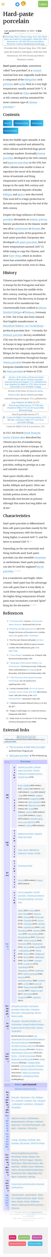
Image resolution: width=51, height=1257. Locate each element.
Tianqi (20, 815)
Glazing (31, 1157)
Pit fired (23, 1160)
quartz (21, 194)
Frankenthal (37, 944)
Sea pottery (22, 1177)
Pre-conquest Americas (21, 1198)
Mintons (21, 977)
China (26, 93)
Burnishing (16, 1157)
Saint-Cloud (23, 914)
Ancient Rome (31, 1195)
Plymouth (40, 937)
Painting (15, 1160)
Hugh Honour (30, 629)
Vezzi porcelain (14, 371)
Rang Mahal (33, 1173)
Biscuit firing (16, 1153)
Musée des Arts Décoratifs (22, 1059)
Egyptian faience (18, 1121)
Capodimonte (29, 927)
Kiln (37, 1157)
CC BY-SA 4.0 (31, 1214)
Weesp (38, 951)
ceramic (37, 70)
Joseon (40, 880)
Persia (27, 1201)
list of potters (37, 1205)
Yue (42, 789)
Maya (13, 1201)
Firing (24, 1157)
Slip (34, 1101)
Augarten (37, 997)
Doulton (41, 981)
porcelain (8, 219)
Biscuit (38, 1013)
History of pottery (7, 1201)
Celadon (26, 789)
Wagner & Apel (36, 991)
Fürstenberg (33, 934)
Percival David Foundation (34, 1039)
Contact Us (24, 1237)
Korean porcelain (25, 866)
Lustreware (28, 1104)
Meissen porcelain (13, 335)
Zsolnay (21, 991)
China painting (28, 1013)
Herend (38, 984)
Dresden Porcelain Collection (23, 1046)
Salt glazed (38, 1104)
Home (12, 1237)
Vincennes (28, 924)
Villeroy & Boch (30, 940)
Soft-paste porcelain (19, 1006)
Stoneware (22, 1128)
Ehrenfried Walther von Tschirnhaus (23, 325)
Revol (26, 961)
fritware (36, 228)
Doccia (41, 920)
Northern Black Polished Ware (30, 1170)
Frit (12, 1101)
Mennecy (37, 931)
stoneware (40, 557)
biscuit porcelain (31, 1153)
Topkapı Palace (34, 1063)
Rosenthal (28, 994)
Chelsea (41, 924)
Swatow (29, 812)
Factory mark (17, 1016)
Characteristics (21, 123)
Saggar (30, 1160)
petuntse (8, 84)
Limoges (38, 961)
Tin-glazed (15, 1107)
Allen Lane (13, 636)
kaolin (22, 84)
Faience (14, 1205)
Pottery (18, 1084)
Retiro (26, 954)
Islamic (20, 1201)
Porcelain (25, 761)
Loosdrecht (28, 964)
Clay (33, 1097)
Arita (20, 850)
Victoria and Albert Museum (32, 1066)
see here (40, 640)
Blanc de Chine (35, 805)
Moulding (23, 1140)
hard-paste (35, 1125)
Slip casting (24, 1143)
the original (31, 670)
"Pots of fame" (16, 655)
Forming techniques (7, 1141)
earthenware (21, 228)
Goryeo (21, 880)
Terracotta (32, 1128)
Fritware (30, 1121)
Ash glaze (41, 1101)
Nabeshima (34, 850)
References (37, 123)
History (7, 123)
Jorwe (31, 1166)
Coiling (14, 1140)
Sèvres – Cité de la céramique (23, 1056)
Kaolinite (19, 1101)
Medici (20, 911)
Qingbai (39, 795)
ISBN (26, 636)
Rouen (32, 911)
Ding (21, 795)
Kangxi (39, 815)
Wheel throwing (37, 1143)
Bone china (25, 1009)
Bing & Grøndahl (31, 987)
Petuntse (28, 1101)
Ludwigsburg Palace (30, 1076)
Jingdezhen (35, 799)
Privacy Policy (35, 1243)
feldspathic (31, 79)
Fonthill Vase (23, 777)
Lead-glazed (17, 1104)
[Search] (23, 3)
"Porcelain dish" (16, 621)
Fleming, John (16, 629)
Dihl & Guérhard (30, 974)
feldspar (7, 194)
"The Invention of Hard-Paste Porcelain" (27, 747)
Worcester (22, 944)
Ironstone (39, 1121)
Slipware (38, 1160)
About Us (37, 1237)
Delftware (35, 1201)
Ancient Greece (17, 1195)
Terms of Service (17, 1243)
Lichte (26, 984)
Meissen (29, 312)
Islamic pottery (38, 219)
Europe (7, 946)
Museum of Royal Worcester (31, 1069)
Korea (40, 1198)
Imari (25, 850)
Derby (37, 947)
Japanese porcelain (18, 162)
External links (10, 131)
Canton (29, 825)
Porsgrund (22, 997)
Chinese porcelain (25, 767)
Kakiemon (22, 853)
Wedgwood (39, 954)
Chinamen (15, 1021)
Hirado (37, 853)
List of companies (25, 892)
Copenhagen (23, 967)
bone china (15, 255)
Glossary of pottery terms (25, 1089)
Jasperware (16, 1125)
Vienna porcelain (12, 362)
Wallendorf (39, 957)
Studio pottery (25, 1205)
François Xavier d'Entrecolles (23, 1028)
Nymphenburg (24, 937)
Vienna (26, 917)
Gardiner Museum (18, 1049)
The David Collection (20, 1043)
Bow (20, 934)
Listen (43, 4)
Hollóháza (39, 971)
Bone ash (15, 1097)
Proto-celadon (24, 785)
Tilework (15, 1208)
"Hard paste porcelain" (19, 755)
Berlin (26, 957)
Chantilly (28, 920)
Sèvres (26, 947)
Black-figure (16, 1163)
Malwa (14, 1170)
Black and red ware (30, 1163)
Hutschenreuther (25, 981)
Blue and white (35, 802)
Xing (32, 792)
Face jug (31, 1177)
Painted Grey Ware (19, 1173)
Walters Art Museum (31, 1073)
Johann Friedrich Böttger (33, 1024)
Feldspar (39, 1097)
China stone (25, 1097)
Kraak (31, 809)
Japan (34, 1198)
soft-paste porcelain (26, 242)
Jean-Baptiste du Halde (22, 402)
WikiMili (7, 4)
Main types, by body (7, 1123)
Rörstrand (39, 917)
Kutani (30, 853)
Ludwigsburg (24, 951)
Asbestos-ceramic (18, 1118)
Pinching (31, 1140)
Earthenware (33, 1118)
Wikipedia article (37, 1212)
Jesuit (27, 432)
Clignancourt (23, 971)
